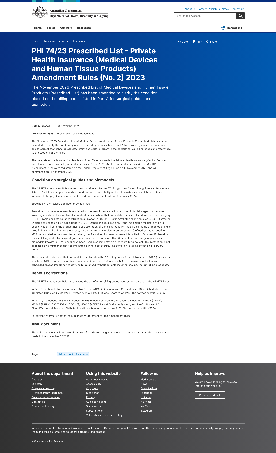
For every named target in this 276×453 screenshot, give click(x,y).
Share (213, 41)
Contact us (237, 9)
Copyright (92, 388)
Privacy (90, 397)
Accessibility (93, 383)
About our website (97, 379)
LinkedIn (146, 397)
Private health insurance (73, 354)
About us (189, 9)
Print (199, 41)
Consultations (149, 388)
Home (38, 27)
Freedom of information (46, 397)
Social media (94, 406)
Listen (185, 41)
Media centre (148, 379)
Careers (202, 9)
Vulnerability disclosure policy (104, 415)
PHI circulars (77, 41)
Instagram (147, 410)
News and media (54, 41)
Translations (234, 27)
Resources (84, 27)
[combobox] (205, 15)
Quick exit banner (96, 401)
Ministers (214, 9)
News (225, 9)
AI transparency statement (48, 392)
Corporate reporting (44, 388)
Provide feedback (210, 395)
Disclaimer (92, 392)
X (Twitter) (147, 401)
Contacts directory (43, 406)
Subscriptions (94, 410)
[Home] (70, 12)
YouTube (146, 406)
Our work (66, 27)
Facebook (147, 392)
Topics (51, 27)
